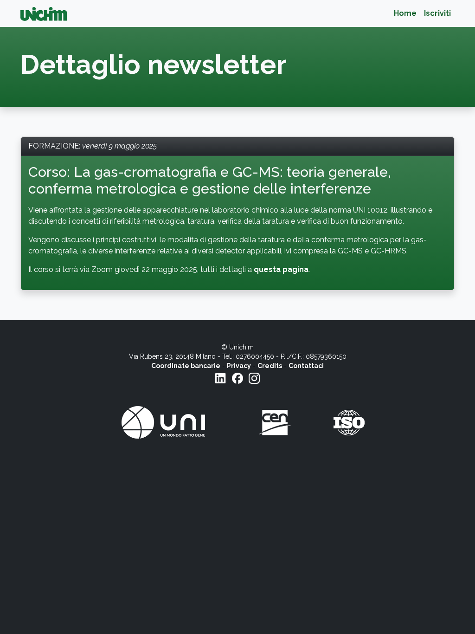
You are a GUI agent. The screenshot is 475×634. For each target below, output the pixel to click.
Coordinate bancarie (185, 365)
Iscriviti (437, 13)
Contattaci (306, 365)
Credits (269, 365)
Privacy (239, 365)
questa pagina (281, 269)
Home (405, 13)
